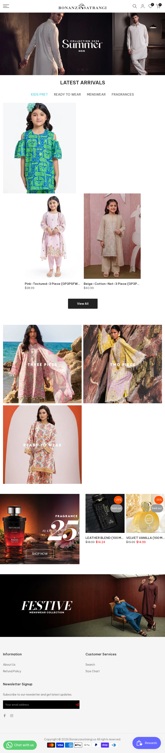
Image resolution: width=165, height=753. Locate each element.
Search (90, 664)
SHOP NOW (40, 554)
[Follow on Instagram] (11, 715)
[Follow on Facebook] (4, 715)
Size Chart (93, 671)
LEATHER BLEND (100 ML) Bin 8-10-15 (114, 537)
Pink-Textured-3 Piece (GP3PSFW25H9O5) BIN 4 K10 (65, 284)
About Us (9, 664)
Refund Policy (12, 671)
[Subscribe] (77, 704)
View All (83, 303)
